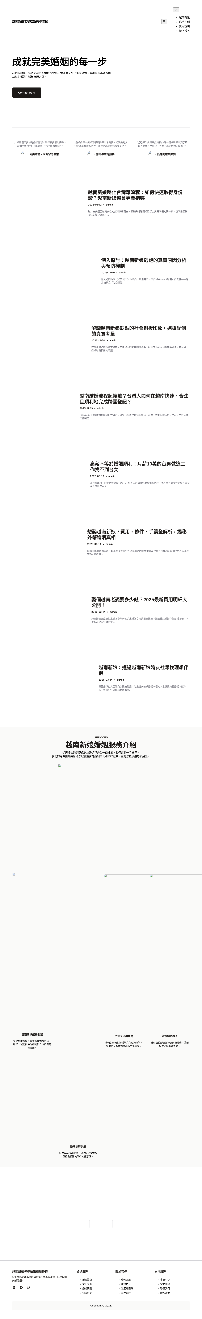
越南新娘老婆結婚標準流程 (30, 21)
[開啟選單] (164, 21)
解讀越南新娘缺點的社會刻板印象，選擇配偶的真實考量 (138, 330)
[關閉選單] (176, 9)
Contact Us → (26, 92)
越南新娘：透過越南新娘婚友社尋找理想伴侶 (143, 670)
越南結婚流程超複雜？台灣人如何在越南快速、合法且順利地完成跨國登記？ (134, 398)
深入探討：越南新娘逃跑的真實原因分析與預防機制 (143, 263)
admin (109, 204)
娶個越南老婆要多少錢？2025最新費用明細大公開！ (139, 602)
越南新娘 (41, 73)
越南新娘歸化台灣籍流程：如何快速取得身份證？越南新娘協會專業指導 (135, 195)
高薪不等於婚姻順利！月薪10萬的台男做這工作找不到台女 (137, 466)
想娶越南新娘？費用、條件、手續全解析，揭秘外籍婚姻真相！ (137, 534)
